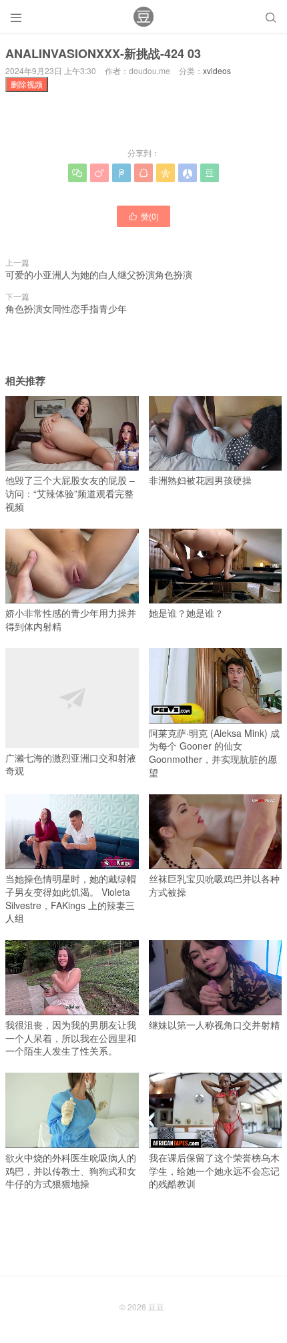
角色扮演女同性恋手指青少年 (66, 308)
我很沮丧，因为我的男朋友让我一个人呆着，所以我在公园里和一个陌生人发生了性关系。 (70, 1037)
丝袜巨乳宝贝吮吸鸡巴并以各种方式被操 (214, 885)
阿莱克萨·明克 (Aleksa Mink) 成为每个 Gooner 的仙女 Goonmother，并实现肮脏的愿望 (214, 752)
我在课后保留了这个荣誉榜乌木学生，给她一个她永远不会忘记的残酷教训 (214, 1170)
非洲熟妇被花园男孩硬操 (200, 480)
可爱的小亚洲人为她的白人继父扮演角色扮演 (98, 274)
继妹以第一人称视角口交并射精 (214, 1024)
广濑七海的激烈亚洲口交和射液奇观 (70, 764)
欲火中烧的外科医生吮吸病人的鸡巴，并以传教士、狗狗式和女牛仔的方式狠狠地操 (70, 1170)
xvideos (217, 70)
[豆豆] (143, 17)
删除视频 (27, 83)
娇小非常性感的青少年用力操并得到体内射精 (70, 619)
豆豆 (156, 1306)
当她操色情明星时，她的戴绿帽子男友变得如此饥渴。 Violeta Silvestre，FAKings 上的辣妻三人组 (70, 898)
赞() (143, 216)
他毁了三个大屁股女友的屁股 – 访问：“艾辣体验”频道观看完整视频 (70, 493)
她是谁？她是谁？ (186, 612)
